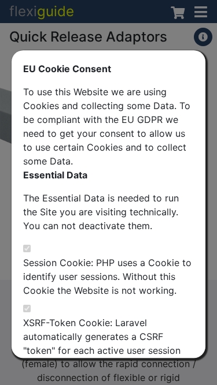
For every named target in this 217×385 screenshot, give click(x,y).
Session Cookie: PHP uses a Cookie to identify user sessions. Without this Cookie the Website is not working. (107, 276)
